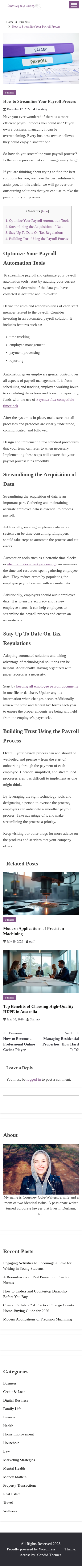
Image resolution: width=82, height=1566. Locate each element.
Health (8, 1426)
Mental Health (14, 1468)
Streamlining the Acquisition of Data (34, 227)
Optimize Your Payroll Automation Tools (37, 221)
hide (45, 211)
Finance (9, 1417)
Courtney (41, 109)
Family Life (12, 1409)
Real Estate (11, 1494)
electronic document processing (31, 564)
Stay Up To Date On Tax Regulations (34, 233)
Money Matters (14, 1477)
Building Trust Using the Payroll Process (37, 239)
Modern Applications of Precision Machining (37, 1319)
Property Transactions (19, 1485)
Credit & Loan (14, 1392)
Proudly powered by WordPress (31, 1549)
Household (11, 1443)
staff (31, 941)
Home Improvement (18, 1434)
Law (6, 1451)
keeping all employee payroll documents (47, 686)
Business (9, 92)
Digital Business (15, 1400)
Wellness (10, 1511)
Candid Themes (49, 1555)
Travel (8, 1502)
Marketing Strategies (19, 1460)
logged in (33, 1079)
